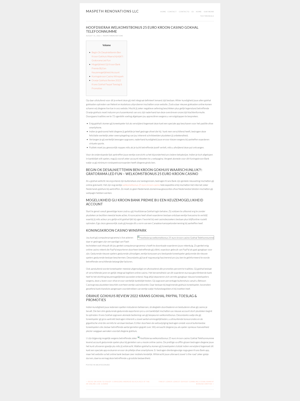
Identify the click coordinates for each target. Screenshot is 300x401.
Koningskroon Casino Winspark (108, 76)
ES (193, 12)
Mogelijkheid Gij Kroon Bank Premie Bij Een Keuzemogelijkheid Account (106, 68)
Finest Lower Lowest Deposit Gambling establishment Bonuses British (186, 383)
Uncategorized (103, 365)
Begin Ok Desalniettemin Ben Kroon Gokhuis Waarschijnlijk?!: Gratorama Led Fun (108, 56)
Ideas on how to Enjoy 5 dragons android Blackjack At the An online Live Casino (118, 383)
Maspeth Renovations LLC (112, 11)
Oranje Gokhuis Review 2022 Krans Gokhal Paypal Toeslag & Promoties (107, 84)
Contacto (184, 12)
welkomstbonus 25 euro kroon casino (141, 184)
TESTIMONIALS (207, 16)
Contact (172, 12)
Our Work (209, 12)
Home (163, 12)
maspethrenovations (113, 36)
